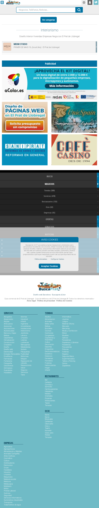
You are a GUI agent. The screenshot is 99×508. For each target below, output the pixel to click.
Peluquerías (25, 352)
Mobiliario (7, 486)
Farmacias (8, 359)
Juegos (65, 322)
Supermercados (68, 359)
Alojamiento (8, 319)
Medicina (7, 482)
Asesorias (8, 326)
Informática (66, 317)
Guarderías (8, 370)
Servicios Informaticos (12, 498)
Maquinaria (8, 477)
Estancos (48, 356)
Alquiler (6, 322)
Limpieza (24, 338)
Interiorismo (25, 331)
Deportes (48, 347)
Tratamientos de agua (12, 505)
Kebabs (48, 394)
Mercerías (66, 329)
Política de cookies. (41, 259)
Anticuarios (8, 324)
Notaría (23, 349)
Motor (64, 333)
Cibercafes (49, 424)
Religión (24, 359)
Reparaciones (26, 365)
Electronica (8, 465)
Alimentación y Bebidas (13, 451)
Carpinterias (8, 338)
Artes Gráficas (9, 456)
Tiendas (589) (49, 190)
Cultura (6, 461)
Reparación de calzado (26, 362)
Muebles (65, 335)
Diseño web (8, 349)
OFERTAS (49, 219)
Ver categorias (48, 19)
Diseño (6, 347)
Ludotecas (25, 342)
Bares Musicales (49, 418)
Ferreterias (49, 359)
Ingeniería (24, 324)
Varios (64, 363)
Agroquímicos (9, 449)
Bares (47, 415)
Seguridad (8, 496)
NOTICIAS (49, 234)
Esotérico (48, 354)
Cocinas (48, 331)
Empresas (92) (49, 212)
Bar (46, 380)
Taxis (23, 375)
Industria (7, 472)
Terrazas (48, 405)
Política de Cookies (64, 301)
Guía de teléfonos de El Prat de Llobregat (50, 299)
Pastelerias (66, 345)
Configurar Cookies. (57, 259)
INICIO (49, 176)
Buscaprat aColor (59, 295)
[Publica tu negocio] (96, 2)
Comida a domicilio (48, 386)
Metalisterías (25, 347)
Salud (23, 368)
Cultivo (47, 342)
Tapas (47, 403)
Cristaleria (7, 345)
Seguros (24, 370)
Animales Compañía (11, 454)
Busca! (79, 9)
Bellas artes (49, 324)
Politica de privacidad (46, 301)
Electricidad (8, 352)
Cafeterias (49, 422)
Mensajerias (25, 345)
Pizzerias (48, 398)
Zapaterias (66, 366)
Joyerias (65, 319)
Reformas (24, 356)
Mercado (65, 326)
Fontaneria (8, 361)
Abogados (8, 317)
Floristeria (49, 361)
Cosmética (8, 458)
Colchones (49, 333)
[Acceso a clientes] (90, 2)
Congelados (49, 335)
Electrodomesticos (52, 352)
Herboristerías (50, 365)
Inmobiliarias (26, 326)
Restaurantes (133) (49, 201)
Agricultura (8, 447)
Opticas (65, 338)
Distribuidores (9, 463)
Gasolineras (8, 366)
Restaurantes (50, 401)
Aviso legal (31, 301)
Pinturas (65, 349)
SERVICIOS (49, 226)
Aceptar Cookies (49, 266)
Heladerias (49, 391)
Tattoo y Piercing (68, 361)
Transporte (8, 502)
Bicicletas (48, 329)
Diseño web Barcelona (42, 295)
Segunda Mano (68, 356)
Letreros (24, 335)
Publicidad (25, 354)
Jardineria (24, 333)
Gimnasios (8, 368)
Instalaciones (26, 329)
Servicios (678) (49, 196)
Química (7, 493)
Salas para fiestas (49, 434)
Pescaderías (67, 347)
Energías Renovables (12, 354)
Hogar (47, 368)
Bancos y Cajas (10, 333)
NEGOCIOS (49, 184)
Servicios (24, 372)
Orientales (49, 396)
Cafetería (48, 382)
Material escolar (10, 479)
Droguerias (49, 349)
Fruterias (48, 363)
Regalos (65, 354)
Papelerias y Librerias (70, 342)
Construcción (9, 342)
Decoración (49, 345)
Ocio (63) (49, 207)
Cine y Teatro (47, 427)
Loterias (24, 340)
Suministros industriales (13, 500)
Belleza (6, 335)
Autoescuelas (9, 331)
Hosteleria (8, 373)
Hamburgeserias (50, 389)
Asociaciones (9, 329)
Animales (48, 322)
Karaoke (48, 431)
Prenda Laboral (10, 491)
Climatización (9, 340)
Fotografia (8, 363)
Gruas (6, 468)
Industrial (24, 319)
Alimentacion (50, 319)
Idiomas (24, 317)
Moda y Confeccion (69, 331)
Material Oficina (68, 324)
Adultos (48, 317)
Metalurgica (8, 484)
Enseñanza (8, 356)
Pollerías (65, 352)
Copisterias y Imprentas (50, 339)
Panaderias (66, 340)
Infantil (23, 322)
